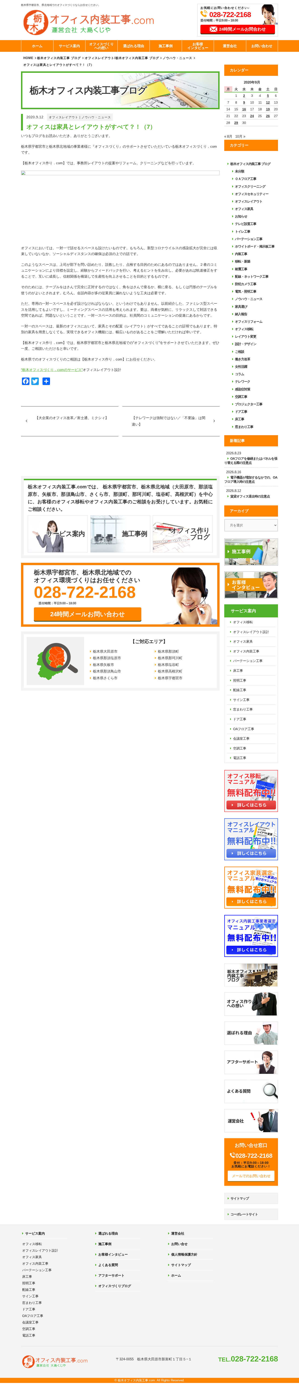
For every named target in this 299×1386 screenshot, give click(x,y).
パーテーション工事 (248, 239)
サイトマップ (240, 1198)
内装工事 (241, 254)
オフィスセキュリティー (251, 194)
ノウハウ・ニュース (96, 117)
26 (268, 116)
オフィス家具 (244, 209)
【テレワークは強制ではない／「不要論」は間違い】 (168, 421)
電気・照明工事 (245, 291)
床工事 (239, 419)
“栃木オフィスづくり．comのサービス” (52, 370)
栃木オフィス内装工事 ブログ (59, 58)
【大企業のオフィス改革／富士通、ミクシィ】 (72, 418)
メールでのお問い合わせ (251, 1176)
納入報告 (241, 314)
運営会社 (230, 46)
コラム (239, 374)
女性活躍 (241, 366)
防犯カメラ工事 (245, 284)
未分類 (239, 171)
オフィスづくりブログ (114, 1286)
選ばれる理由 (133, 46)
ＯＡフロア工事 (245, 179)
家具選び (241, 306)
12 (268, 102)
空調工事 (241, 397)
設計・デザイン (245, 344)
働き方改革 (242, 359)
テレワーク (242, 381)
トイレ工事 (242, 231)
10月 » (240, 136)
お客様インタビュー (197, 46)
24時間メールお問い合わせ (87, 614)
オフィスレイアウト (63, 117)
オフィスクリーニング (250, 186)
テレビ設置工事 (245, 224)
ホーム (37, 46)
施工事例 (166, 46)
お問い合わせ (261, 46)
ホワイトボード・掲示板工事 (254, 246)
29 (236, 123)
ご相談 (239, 352)
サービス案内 (69, 46)
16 (244, 109)
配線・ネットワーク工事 (251, 276)
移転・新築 (242, 261)
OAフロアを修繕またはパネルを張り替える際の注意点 (250, 461)
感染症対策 (242, 389)
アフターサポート (111, 1275)
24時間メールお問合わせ (242, 29)
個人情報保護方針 (184, 1254)
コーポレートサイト (244, 1214)
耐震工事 (241, 269)
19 (268, 109)
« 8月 (228, 136)
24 (252, 116)
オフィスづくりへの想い (101, 46)
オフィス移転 (244, 329)
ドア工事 (241, 411)
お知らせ (241, 216)
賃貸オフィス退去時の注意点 (250, 496)
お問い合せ (179, 1244)
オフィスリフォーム (248, 321)
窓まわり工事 (244, 427)
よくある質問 (108, 1265)
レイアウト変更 (245, 336)
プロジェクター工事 (248, 404)
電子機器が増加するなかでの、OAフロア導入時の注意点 (250, 479)
